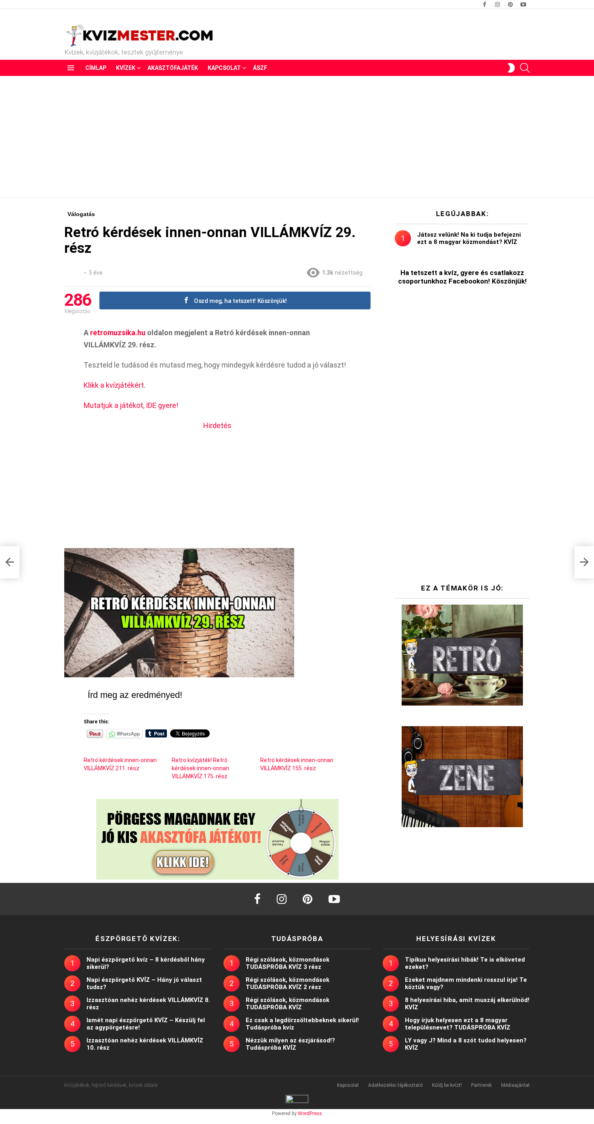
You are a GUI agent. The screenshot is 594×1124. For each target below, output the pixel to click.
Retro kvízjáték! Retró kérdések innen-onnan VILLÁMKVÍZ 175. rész (200, 768)
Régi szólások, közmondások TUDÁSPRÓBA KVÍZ (287, 1003)
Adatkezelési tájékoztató (395, 1085)
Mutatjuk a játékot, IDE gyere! (131, 405)
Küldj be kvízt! (447, 1085)
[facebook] (257, 899)
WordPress (310, 1113)
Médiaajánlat (515, 1085)
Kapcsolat (224, 68)
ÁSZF (260, 68)
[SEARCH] (525, 68)
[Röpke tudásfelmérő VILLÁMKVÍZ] (9, 562)
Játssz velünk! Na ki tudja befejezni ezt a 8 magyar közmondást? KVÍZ (469, 238)
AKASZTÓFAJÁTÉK (172, 68)
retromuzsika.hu (117, 332)
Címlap (95, 68)
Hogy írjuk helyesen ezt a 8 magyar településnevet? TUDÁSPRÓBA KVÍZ (457, 1024)
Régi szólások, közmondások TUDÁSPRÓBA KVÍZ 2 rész (287, 983)
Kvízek (125, 68)
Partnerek (481, 1085)
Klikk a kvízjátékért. (114, 385)
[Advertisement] (297, 136)
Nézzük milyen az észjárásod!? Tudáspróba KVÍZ (290, 1044)
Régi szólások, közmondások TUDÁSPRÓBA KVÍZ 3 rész (287, 963)
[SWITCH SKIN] (511, 68)
